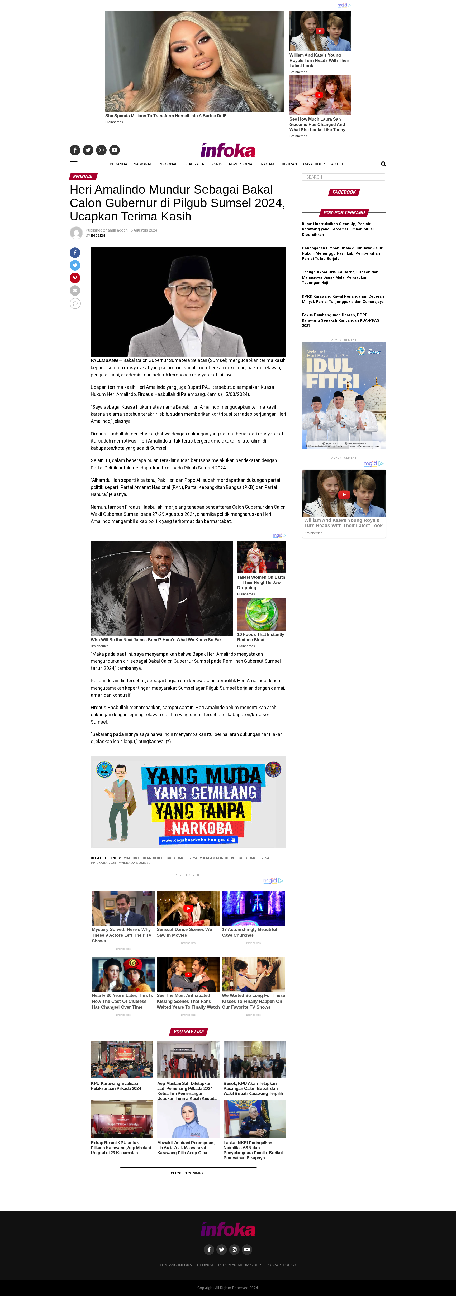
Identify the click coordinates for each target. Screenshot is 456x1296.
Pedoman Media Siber (239, 1265)
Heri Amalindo (215, 858)
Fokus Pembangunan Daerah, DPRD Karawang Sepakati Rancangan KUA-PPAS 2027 (340, 320)
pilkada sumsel (136, 863)
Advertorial (241, 164)
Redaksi (98, 235)
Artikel (338, 164)
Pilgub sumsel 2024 (251, 858)
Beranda (118, 164)
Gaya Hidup (314, 164)
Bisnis (216, 164)
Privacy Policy (281, 1265)
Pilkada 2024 (104, 863)
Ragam (267, 164)
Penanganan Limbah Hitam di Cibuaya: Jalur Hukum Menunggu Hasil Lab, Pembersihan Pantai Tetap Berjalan (342, 253)
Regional (167, 164)
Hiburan (289, 164)
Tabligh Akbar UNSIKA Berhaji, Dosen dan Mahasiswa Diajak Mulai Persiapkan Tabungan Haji (340, 277)
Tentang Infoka (176, 1265)
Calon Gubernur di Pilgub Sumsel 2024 (161, 858)
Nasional (143, 164)
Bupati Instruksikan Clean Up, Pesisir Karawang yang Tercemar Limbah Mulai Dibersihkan (338, 229)
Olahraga (194, 164)
